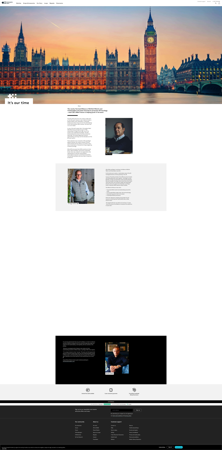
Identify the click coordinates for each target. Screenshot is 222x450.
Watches (18, 3)
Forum (76, 430)
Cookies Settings (162, 447)
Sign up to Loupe (96, 432)
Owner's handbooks (133, 432)
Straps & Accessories (29, 3)
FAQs (112, 427)
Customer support (201, 1)
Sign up (138, 410)
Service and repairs (133, 430)
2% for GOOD (96, 427)
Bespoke (52, 3)
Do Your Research (79, 437)
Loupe (46, 3)
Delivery (112, 439)
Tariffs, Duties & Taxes (134, 427)
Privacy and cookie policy (134, 434)
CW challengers (78, 432)
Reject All (170, 447)
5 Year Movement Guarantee (117, 434)
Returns (131, 425)
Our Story (39, 3)
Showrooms (59, 3)
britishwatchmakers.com (69, 361)
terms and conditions (118, 415)
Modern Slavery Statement (135, 439)
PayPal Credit (114, 437)
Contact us (113, 425)
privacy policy (128, 415)
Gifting (112, 432)
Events (76, 427)
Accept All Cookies (178, 447)
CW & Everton (78, 434)
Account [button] (209, 1)
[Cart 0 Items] (219, 2)
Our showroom (78, 425)
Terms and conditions (134, 437)
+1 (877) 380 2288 (216, 1)
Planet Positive (96, 430)
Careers (94, 437)
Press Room (95, 439)
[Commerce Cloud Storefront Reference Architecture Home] (7, 2)
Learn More (4, 448)
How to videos (114, 430)
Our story (95, 425)
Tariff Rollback (111, 401)
